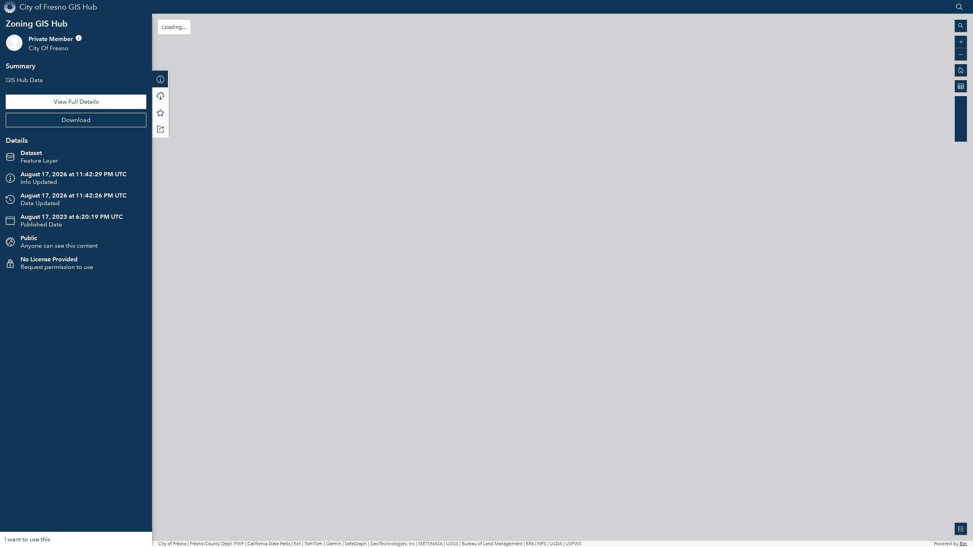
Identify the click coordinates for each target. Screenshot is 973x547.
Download (76, 119)
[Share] (160, 129)
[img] (78, 38)
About (160, 79)
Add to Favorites (160, 112)
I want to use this (27, 539)
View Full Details (76, 101)
